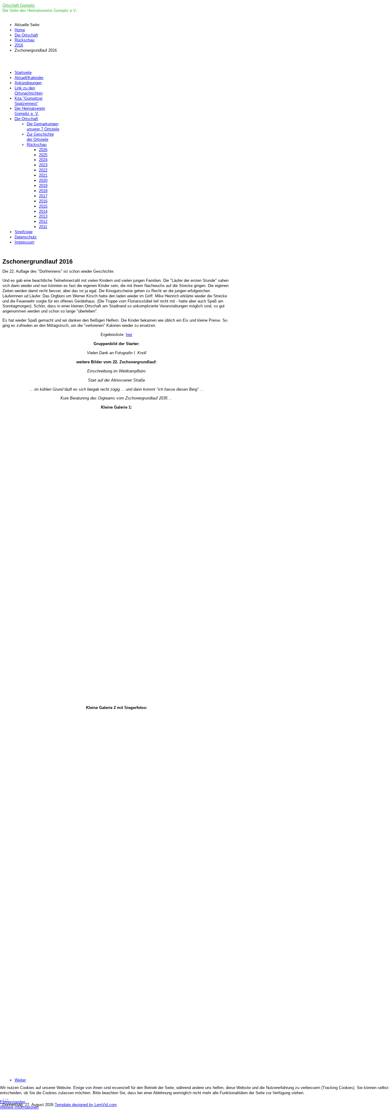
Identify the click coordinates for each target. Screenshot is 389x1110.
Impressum (24, 242)
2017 (43, 196)
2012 (43, 221)
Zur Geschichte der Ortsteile (40, 137)
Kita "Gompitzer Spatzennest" (29, 101)
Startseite (23, 72)
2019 (43, 185)
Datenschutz (26, 237)
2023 (43, 165)
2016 (43, 201)
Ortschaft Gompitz (18, 5)
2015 (43, 206)
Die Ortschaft (26, 118)
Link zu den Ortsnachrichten (29, 90)
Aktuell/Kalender (29, 77)
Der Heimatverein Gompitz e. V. (30, 111)
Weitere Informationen (19, 1107)
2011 (43, 226)
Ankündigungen (28, 83)
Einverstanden (12, 1102)
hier (129, 334)
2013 (43, 216)
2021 (43, 175)
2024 (43, 159)
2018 (43, 190)
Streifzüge (24, 232)
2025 (43, 155)
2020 (43, 180)
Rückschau (36, 144)
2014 (43, 211)
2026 (43, 149)
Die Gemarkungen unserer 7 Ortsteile (43, 126)
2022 (43, 170)
